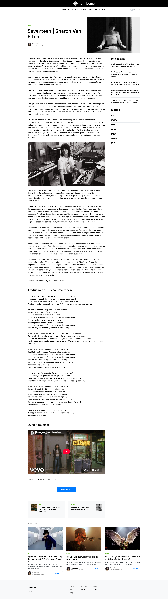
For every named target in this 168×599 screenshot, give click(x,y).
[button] (133, 10)
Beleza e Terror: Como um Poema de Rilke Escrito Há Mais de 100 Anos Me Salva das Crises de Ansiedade (125, 92)
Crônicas (73, 505)
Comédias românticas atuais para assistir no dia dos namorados (49, 509)
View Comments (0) (65, 489)
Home (72, 586)
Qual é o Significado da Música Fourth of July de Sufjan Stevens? (122, 557)
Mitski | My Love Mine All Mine (51, 281)
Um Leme (32, 588)
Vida (56, 479)
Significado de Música (44, 479)
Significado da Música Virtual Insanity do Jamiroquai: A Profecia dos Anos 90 (45, 559)
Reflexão (31, 479)
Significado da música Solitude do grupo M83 (82, 558)
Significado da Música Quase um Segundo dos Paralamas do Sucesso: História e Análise (125, 74)
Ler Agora (57, 573)
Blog (112, 115)
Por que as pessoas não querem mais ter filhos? (80, 508)
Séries (113, 143)
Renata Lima (35, 43)
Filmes (40, 505)
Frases (113, 129)
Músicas (30, 25)
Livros (113, 134)
